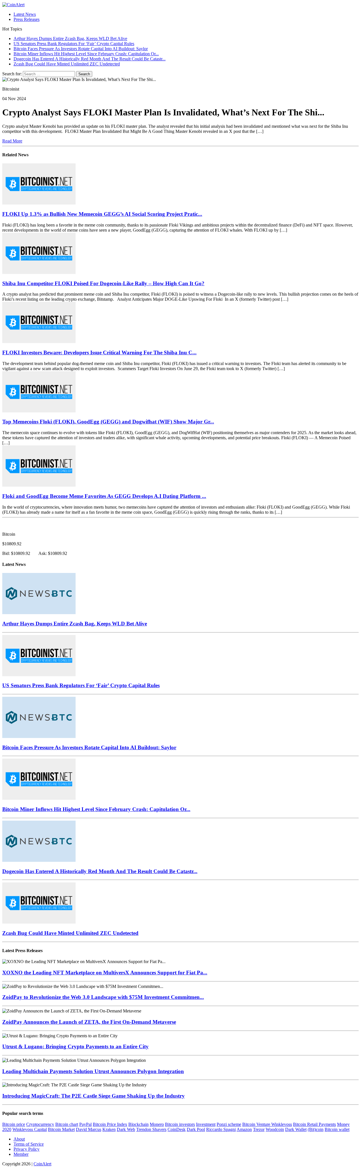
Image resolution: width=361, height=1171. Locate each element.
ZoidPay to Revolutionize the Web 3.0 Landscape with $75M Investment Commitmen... (103, 997)
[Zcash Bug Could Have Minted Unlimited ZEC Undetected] (39, 922)
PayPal (85, 1124)
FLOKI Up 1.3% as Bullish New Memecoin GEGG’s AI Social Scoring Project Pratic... (102, 214)
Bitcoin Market (61, 1129)
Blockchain (138, 1124)
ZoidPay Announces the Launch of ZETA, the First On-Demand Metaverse (89, 1022)
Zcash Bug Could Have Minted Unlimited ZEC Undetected (70, 933)
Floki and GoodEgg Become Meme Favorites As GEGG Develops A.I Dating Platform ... (104, 496)
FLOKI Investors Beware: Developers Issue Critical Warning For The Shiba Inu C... (99, 352)
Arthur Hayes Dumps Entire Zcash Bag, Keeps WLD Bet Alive (74, 624)
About (19, 1139)
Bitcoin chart (66, 1124)
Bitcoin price (13, 1124)
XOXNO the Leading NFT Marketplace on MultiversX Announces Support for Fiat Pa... (104, 973)
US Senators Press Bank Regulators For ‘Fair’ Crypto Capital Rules (81, 685)
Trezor (259, 1129)
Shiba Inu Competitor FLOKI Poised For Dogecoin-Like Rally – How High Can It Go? (103, 283)
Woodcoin (275, 1129)
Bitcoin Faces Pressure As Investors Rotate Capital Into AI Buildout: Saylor (89, 747)
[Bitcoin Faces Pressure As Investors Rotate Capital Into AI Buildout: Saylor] (39, 736)
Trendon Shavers (151, 1129)
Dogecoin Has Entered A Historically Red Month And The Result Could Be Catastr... (99, 871)
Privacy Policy (26, 1149)
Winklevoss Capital (29, 1129)
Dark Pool (196, 1129)
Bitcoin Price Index (110, 1124)
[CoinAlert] (180, 4)
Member (21, 1154)
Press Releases (26, 19)
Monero (157, 1124)
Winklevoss (281, 1124)
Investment (205, 1124)
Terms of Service (29, 1144)
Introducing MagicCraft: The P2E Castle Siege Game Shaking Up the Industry (93, 1096)
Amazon (244, 1129)
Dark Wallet (296, 1129)
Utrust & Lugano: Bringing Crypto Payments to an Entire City (75, 1046)
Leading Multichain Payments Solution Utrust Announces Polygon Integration (93, 1071)
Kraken (109, 1129)
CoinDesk (177, 1129)
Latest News (25, 14)
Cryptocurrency (40, 1124)
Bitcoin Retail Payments (314, 1124)
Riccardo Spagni (221, 1129)
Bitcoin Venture (256, 1124)
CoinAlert (42, 1163)
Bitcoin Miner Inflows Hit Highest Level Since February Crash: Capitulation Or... (96, 809)
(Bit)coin (315, 1129)
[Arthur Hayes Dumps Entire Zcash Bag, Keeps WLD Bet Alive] (39, 612)
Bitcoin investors (180, 1124)
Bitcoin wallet (337, 1129)
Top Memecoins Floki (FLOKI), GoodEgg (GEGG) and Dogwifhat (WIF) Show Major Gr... (108, 422)
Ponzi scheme (229, 1124)
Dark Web (126, 1129)
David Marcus (88, 1129)
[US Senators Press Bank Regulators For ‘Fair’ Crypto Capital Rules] (39, 674)
